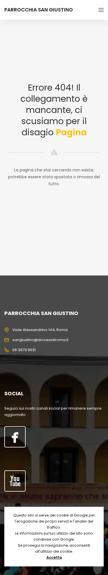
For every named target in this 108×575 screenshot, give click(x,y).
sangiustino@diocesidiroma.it (40, 340)
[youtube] (15, 481)
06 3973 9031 (24, 350)
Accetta (54, 557)
